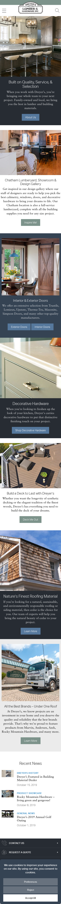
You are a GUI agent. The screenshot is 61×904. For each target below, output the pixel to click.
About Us (30, 117)
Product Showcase (29, 793)
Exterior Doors (19, 326)
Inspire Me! (30, 222)
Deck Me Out (30, 519)
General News (26, 813)
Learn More (30, 631)
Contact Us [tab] (16, 843)
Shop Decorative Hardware (30, 430)
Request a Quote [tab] (20, 852)
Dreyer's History (28, 773)
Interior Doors (42, 326)
